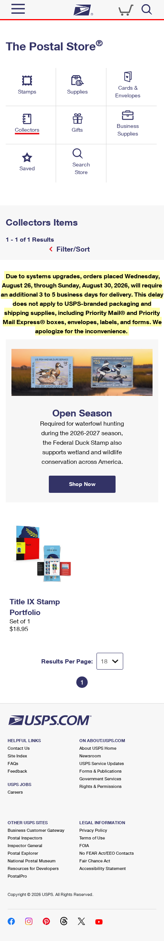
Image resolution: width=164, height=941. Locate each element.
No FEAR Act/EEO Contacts (106, 853)
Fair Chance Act (94, 860)
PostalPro (17, 875)
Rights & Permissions (100, 786)
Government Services (100, 778)
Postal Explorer (23, 853)
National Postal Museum (32, 860)
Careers (15, 791)
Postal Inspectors (25, 837)
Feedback (17, 770)
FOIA (84, 845)
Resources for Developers (33, 868)
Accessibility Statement (102, 868)
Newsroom (90, 755)
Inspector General (25, 845)
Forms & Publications (100, 770)
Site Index (17, 755)
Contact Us (19, 748)
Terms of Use (92, 837)
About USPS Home (97, 748)
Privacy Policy (93, 830)
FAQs (13, 763)
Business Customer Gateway (36, 830)
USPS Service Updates (101, 763)
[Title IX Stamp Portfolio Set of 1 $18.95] (44, 553)
